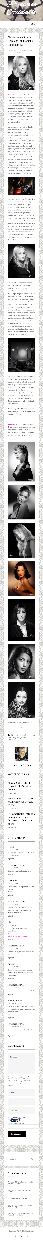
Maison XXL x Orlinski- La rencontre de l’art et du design (21, 786)
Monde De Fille (15, 1000)
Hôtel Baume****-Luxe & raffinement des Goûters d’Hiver (21, 801)
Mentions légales (28, 1231)
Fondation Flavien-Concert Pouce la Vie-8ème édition (20, 1182)
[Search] (32, 1159)
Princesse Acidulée (17, 865)
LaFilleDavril (14, 880)
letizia (11, 846)
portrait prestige (15, 737)
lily (9, 922)
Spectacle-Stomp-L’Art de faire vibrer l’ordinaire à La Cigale (21, 1214)
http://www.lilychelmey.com (17, 936)
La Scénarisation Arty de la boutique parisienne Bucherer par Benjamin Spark (22, 818)
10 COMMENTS (18, 52)
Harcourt (19, 735)
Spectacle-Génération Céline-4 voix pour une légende (20, 1206)
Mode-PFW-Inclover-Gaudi (17, 1198)
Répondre (11, 858)
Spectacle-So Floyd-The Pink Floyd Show (20, 1191)
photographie (29, 735)
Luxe (9, 52)
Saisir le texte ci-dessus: (16, 1124)
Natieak (11, 963)
